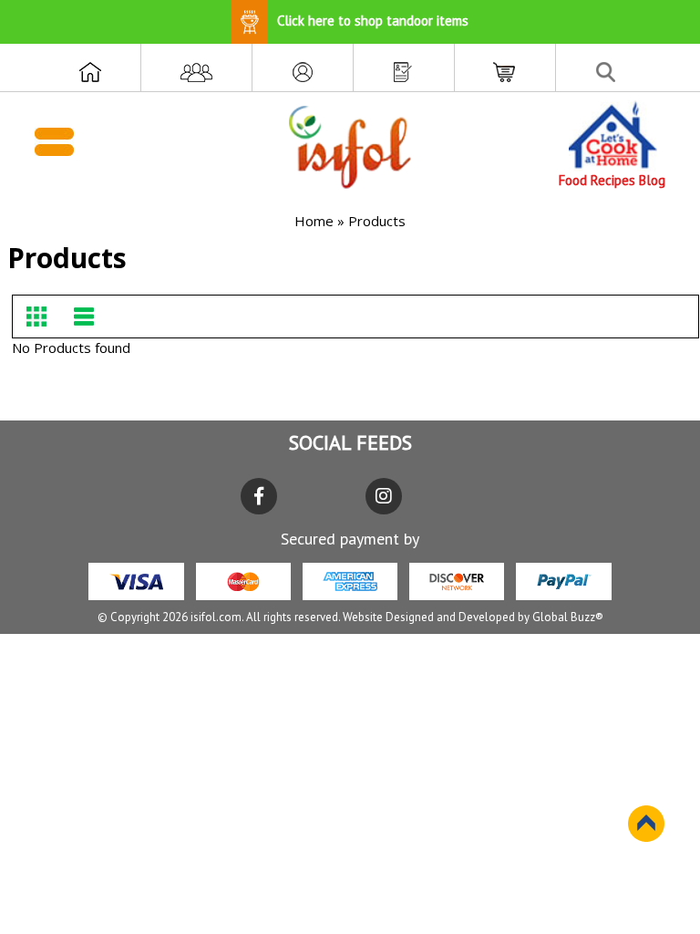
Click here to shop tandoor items (372, 20)
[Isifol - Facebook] (259, 496)
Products (377, 221)
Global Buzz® (567, 617)
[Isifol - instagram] (383, 496)
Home (314, 221)
